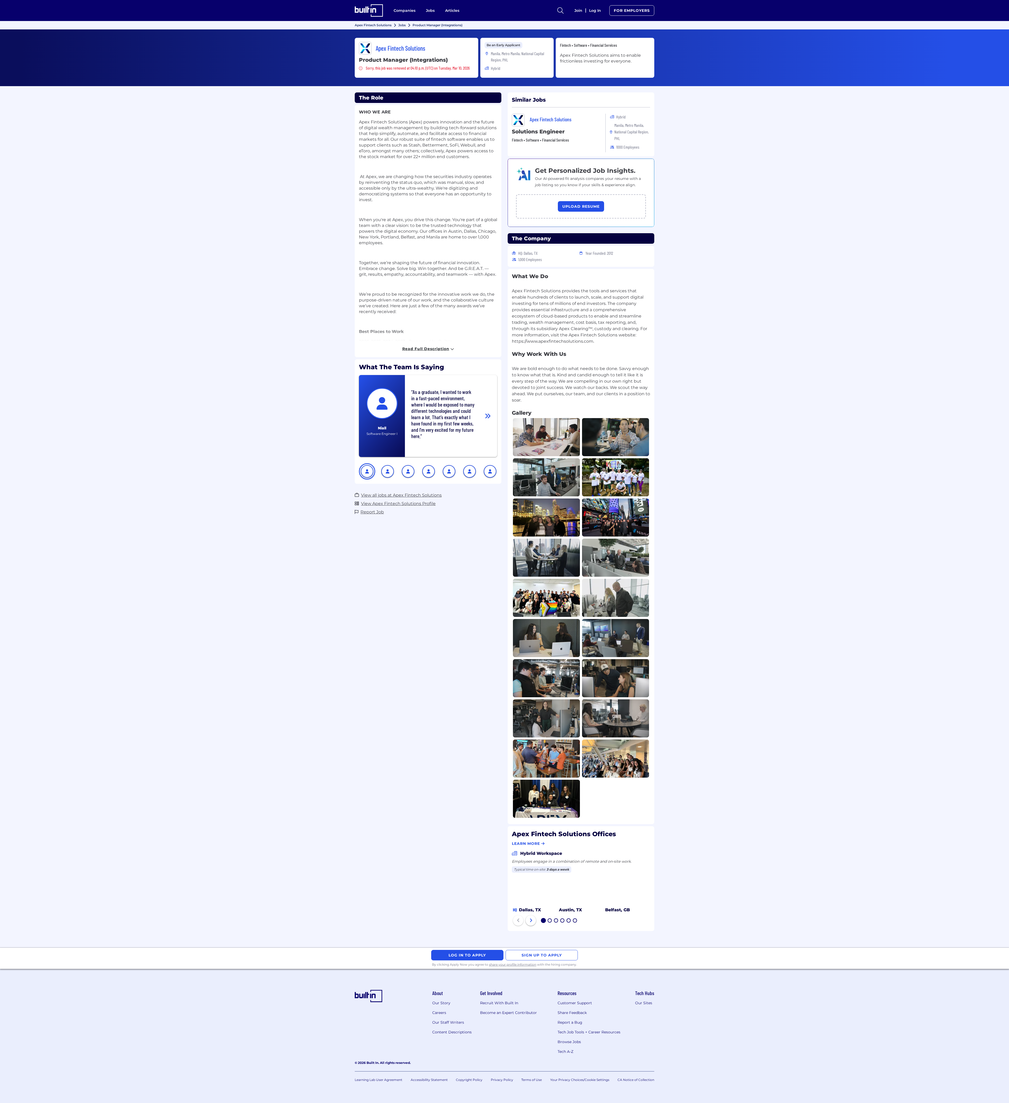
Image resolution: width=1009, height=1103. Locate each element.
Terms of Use (531, 1080)
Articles (452, 10)
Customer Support (575, 1003)
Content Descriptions (452, 1032)
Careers (439, 1012)
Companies (404, 10)
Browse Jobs (569, 1041)
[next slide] (531, 920)
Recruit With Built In (499, 1003)
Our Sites (643, 1003)
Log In (595, 10)
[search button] (560, 10)
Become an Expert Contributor (508, 1012)
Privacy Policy (502, 1080)
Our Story (441, 1003)
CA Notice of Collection (635, 1080)
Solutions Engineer (538, 131)
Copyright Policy (469, 1080)
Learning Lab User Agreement (378, 1080)
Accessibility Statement (429, 1080)
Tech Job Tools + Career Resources (589, 1032)
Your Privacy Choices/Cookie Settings (579, 1080)
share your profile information (512, 964)
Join (578, 10)
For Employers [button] (632, 10)
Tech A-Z (565, 1051)
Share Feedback (572, 1012)
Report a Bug (570, 1022)
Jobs (430, 10)
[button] (367, 471)
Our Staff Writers (448, 1022)
